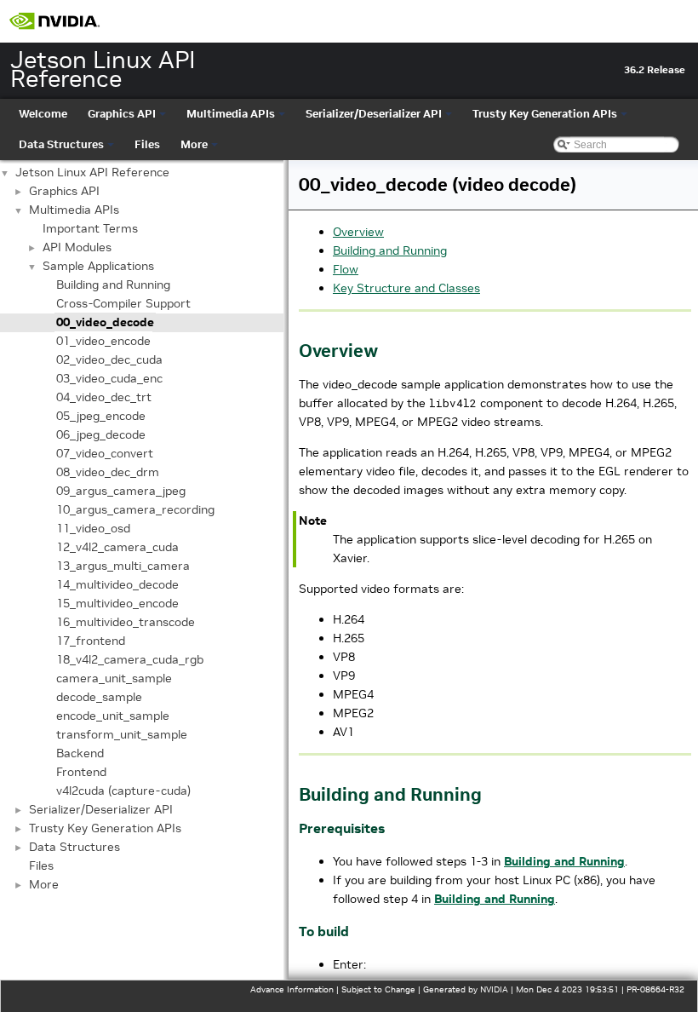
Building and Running (113, 284)
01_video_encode (103, 340)
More (194, 144)
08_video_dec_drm (107, 472)
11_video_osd (93, 528)
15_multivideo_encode (117, 603)
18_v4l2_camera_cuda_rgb (129, 659)
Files (147, 144)
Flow (345, 269)
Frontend (81, 771)
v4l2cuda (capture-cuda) (123, 790)
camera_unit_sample (114, 678)
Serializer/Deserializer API (374, 113)
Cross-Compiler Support (123, 303)
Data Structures (61, 144)
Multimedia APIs (230, 113)
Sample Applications (98, 265)
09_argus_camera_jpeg (121, 490)
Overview (358, 231)
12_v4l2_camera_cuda (117, 547)
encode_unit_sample (112, 715)
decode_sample (99, 696)
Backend (80, 753)
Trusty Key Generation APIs (544, 113)
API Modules (77, 247)
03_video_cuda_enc (109, 378)
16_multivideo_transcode (125, 622)
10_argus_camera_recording (135, 509)
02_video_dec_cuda (109, 359)
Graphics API (122, 113)
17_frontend (90, 640)
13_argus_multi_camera (123, 565)
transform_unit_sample (121, 734)
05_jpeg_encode (101, 415)
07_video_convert (104, 453)
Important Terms (90, 228)
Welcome (43, 113)
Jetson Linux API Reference (92, 172)
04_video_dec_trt (104, 397)
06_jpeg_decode (101, 434)
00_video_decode (105, 322)
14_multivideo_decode (117, 584)
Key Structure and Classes (406, 288)
